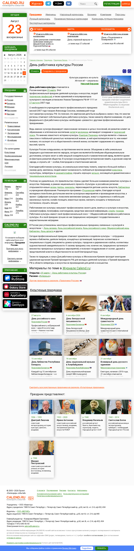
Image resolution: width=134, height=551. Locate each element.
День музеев (50, 228)
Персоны (120, 14)
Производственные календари (71, 18)
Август (19, 187)
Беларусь (11, 103)
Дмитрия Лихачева (88, 135)
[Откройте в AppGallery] (15, 295)
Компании (105, 14)
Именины (51, 14)
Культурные (10, 152)
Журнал (36, 3)
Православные (13, 126)
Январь (8, 187)
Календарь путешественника (107, 18)
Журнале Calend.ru (76, 268)
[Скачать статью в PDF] (124, 71)
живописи (117, 170)
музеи (53, 187)
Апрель (8, 202)
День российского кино (94, 228)
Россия (10, 100)
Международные (12, 159)
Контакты (72, 490)
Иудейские (12, 140)
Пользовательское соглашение (76, 494)
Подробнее (87, 548)
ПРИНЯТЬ (101, 548)
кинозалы (70, 187)
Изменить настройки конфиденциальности (24, 543)
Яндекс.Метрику (69, 548)
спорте (111, 211)
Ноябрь (19, 205)
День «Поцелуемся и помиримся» (111, 38)
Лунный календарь (39, 18)
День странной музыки (78, 39)
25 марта (35, 71)
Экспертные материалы (42, 23)
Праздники (35, 14)
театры (60, 187)
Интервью (44, 276)
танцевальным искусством (42, 176)
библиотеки (124, 187)
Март (7, 199)
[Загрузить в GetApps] (15, 304)
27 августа (34, 103)
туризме (120, 211)
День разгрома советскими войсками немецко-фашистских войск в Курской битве (46, 42)
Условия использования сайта (49, 494)
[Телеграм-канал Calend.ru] (48, 3)
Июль (7, 215)
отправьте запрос (14, 538)
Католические (13, 130)
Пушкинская (88, 190)
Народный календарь (71, 14)
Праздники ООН (107, 324)
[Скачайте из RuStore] (15, 278)
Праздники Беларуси (75, 324)
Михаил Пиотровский (37, 462)
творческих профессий (40, 96)
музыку (95, 173)
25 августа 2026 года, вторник (116, 34)
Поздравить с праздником (54, 71)
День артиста (47, 231)
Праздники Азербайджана (77, 368)
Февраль (8, 193)
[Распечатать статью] (129, 71)
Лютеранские (13, 133)
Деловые (9, 166)
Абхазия (10, 107)
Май (6, 208)
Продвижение (52, 490)
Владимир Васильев (93, 420)
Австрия (10, 114)
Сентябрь (20, 193)
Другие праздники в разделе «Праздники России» (54, 280)
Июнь (7, 212)
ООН (6, 163)
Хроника (91, 14)
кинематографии (64, 173)
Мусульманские (14, 137)
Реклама (62, 490)
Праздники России (39, 322)
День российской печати (70, 228)
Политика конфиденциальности (50, 496)
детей (73, 132)
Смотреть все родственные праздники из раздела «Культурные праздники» (66, 387)
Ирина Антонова (65, 420)
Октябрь (19, 199)
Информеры (82, 490)
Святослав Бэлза (117, 420)
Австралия (11, 111)
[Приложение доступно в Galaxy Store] (15, 286)
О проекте (41, 490)
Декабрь (19, 211)
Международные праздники (113, 368)
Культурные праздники (46, 290)
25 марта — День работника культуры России (63, 273)
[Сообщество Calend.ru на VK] (69, 3)
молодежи (83, 132)
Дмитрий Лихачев (40, 420)
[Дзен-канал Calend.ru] (58, 3)
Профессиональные (13, 156)
